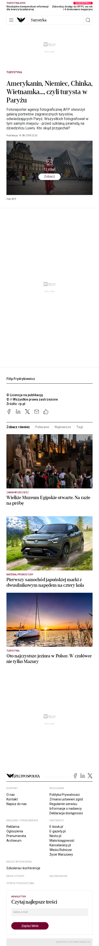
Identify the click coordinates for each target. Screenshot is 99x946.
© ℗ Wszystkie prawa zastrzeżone (32, 399)
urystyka (39, 20)
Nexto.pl (55, 836)
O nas (10, 794)
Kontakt (12, 799)
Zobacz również (18, 427)
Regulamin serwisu (63, 804)
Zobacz (49, 176)
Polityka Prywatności (65, 794)
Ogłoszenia (14, 831)
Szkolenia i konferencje (23, 868)
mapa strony (15, 876)
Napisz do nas (16, 804)
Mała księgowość (62, 840)
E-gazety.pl (58, 831)
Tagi (79, 427)
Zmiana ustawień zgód (66, 799)
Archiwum (13, 840)
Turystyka (14, 72)
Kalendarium (58, 876)
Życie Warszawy (61, 854)
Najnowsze (63, 427)
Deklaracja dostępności (66, 813)
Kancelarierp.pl (60, 845)
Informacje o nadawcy (66, 808)
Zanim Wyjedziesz (17, 492)
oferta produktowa (20, 883)
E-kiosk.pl (56, 826)
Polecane (42, 427)
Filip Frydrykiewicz (20, 379)
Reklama (12, 826)
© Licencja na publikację (24, 395)
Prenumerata (16, 836)
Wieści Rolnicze (61, 850)
